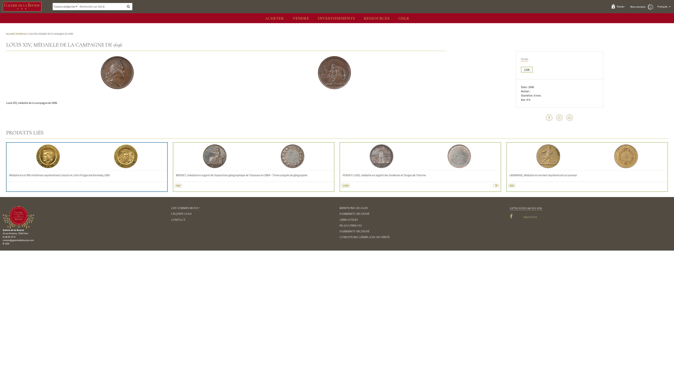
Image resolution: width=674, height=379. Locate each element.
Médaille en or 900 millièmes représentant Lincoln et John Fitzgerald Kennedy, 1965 (59, 175)
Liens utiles (349, 220)
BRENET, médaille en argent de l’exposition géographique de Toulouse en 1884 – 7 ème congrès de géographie (241, 175)
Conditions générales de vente (365, 237)
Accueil (10, 33)
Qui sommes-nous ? (185, 208)
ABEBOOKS (530, 217)
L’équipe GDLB (181, 214)
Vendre (301, 18)
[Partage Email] (559, 117)
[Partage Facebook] (549, 117)
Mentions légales (354, 208)
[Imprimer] (569, 117)
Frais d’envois (351, 225)
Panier (619, 6)
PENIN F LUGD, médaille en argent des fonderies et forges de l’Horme (384, 175)
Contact (178, 220)
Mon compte (638, 6)
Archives (21, 33)
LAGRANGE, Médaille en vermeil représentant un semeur (543, 175)
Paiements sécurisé (354, 214)
